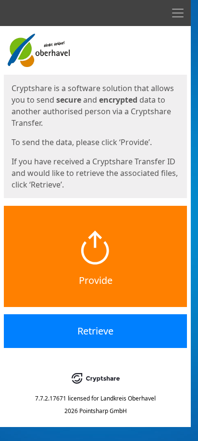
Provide (95, 280)
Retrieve (95, 330)
